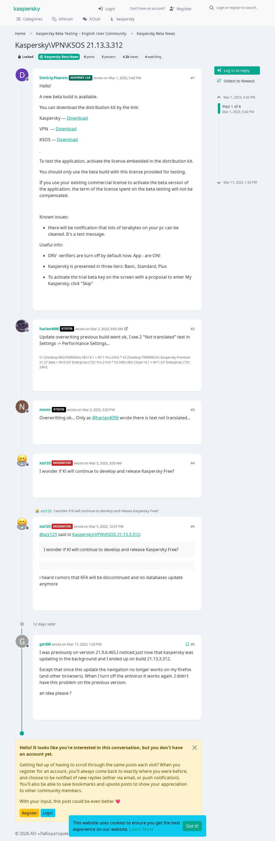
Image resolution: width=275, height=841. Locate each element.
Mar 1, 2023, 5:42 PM (125, 77)
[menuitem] (106, 8)
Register (29, 812)
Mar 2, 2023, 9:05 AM (107, 328)
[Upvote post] (171, 297)
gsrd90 (45, 644)
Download (77, 118)
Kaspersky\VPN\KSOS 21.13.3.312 (106, 534)
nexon (45, 409)
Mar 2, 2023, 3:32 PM (98, 409)
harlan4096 (49, 328)
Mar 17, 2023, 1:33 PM (84, 644)
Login (48, 812)
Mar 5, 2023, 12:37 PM (106, 526)
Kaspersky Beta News (61, 56)
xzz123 (44, 463)
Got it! (192, 826)
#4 (193, 463)
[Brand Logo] (27, 8)
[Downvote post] (190, 297)
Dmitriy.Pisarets (53, 77)
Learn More (141, 829)
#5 (193, 526)
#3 (193, 409)
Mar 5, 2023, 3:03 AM (105, 463)
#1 (193, 77)
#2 (193, 328)
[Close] (194, 747)
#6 (193, 644)
